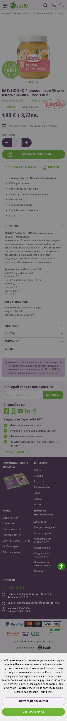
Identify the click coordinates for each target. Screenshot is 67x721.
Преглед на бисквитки (33, 701)
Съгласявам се (34, 711)
